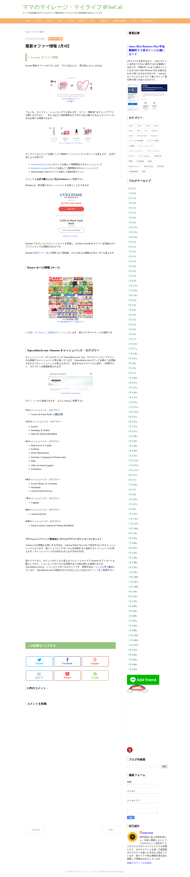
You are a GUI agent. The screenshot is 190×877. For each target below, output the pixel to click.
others (131, 136)
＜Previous (35, 830)
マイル (39, 21)
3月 (130, 213)
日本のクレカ (134, 166)
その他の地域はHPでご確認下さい (70, 322)
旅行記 (82, 21)
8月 (130, 188)
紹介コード (41, 253)
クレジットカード (136, 151)
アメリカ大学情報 (136, 141)
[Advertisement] (58, 579)
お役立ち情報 (119, 21)
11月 (130, 232)
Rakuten (154, 136)
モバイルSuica (144, 156)
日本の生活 (148, 166)
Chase (59, 21)
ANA (139, 126)
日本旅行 (160, 166)
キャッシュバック (145, 146)
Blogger (120, 871)
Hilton (156, 126)
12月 (130, 227)
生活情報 (140, 161)
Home (27, 21)
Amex (49, 21)
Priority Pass (142, 136)
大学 (92, 21)
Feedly (95, 677)
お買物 (131, 146)
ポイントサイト (153, 151)
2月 (130, 217)
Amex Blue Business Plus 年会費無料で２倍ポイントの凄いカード (147, 50)
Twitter (39, 663)
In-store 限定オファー (70, 99)
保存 (144, 171)
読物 (150, 161)
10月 (130, 237)
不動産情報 (133, 171)
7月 (130, 193)
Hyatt (131, 131)
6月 (130, 198)
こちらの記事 (99, 567)
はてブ (39, 675)
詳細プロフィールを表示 (139, 863)
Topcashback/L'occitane (42, 164)
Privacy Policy (147, 21)
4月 (130, 208)
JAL (145, 131)
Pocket (67, 677)
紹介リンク (31, 401)
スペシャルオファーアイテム (70, 143)
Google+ (95, 663)
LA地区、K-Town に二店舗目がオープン (45, 332)
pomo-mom (147, 833)
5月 (130, 203)
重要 (130, 161)
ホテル (70, 21)
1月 (130, 222)
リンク (133, 21)
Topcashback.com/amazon (71, 393)
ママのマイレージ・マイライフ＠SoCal (72, 7)
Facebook (67, 663)
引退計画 (104, 21)
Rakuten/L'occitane (40, 168)
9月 (130, 242)
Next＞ (111, 830)
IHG (138, 131)
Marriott (155, 131)
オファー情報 (152, 141)
